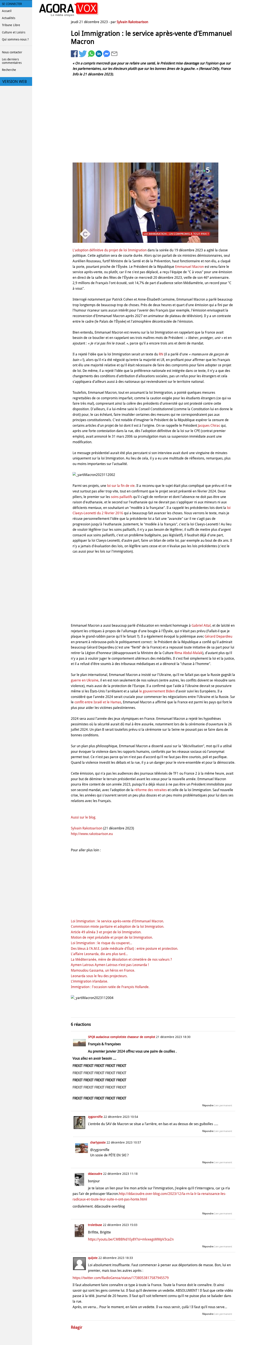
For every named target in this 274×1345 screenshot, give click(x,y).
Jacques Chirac (209, 425)
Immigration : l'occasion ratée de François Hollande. (110, 987)
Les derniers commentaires (12, 61)
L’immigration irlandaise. (89, 981)
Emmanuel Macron (189, 267)
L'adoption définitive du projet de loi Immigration (110, 250)
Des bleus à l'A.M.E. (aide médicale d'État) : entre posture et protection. (124, 949)
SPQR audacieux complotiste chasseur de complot (122, 1037)
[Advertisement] (153, 126)
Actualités (8, 18)
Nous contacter (12, 52)
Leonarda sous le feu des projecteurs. (99, 976)
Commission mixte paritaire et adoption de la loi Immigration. (117, 927)
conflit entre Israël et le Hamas (97, 702)
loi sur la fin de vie (121, 486)
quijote (93, 1258)
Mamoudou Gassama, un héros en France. (103, 970)
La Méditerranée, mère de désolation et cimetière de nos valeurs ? (121, 959)
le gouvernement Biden (157, 691)
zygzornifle (95, 1116)
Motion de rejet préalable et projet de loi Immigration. (112, 937)
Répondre (207, 1105)
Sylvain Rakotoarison (132, 22)
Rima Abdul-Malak (188, 653)
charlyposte (98, 1142)
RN (161, 354)
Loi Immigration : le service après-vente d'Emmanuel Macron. (117, 921)
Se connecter (12, 4)
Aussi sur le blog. (83, 817)
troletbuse (95, 1225)
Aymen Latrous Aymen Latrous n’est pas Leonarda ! (110, 965)
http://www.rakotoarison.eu (92, 834)
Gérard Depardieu (218, 636)
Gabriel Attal (201, 625)
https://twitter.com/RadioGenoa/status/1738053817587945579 (121, 1278)
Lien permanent (223, 1105)
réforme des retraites (150, 790)
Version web (14, 81)
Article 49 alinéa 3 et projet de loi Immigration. (106, 932)
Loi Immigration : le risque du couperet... (101, 943)
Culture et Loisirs (13, 32)
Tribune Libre (11, 25)
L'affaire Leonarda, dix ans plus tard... (99, 954)
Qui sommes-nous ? (15, 39)
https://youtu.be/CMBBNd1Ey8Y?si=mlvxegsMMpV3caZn (131, 1239)
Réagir (76, 1327)
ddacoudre (95, 1173)
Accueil (7, 11)
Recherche (9, 70)
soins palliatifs (121, 497)
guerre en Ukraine (84, 680)
